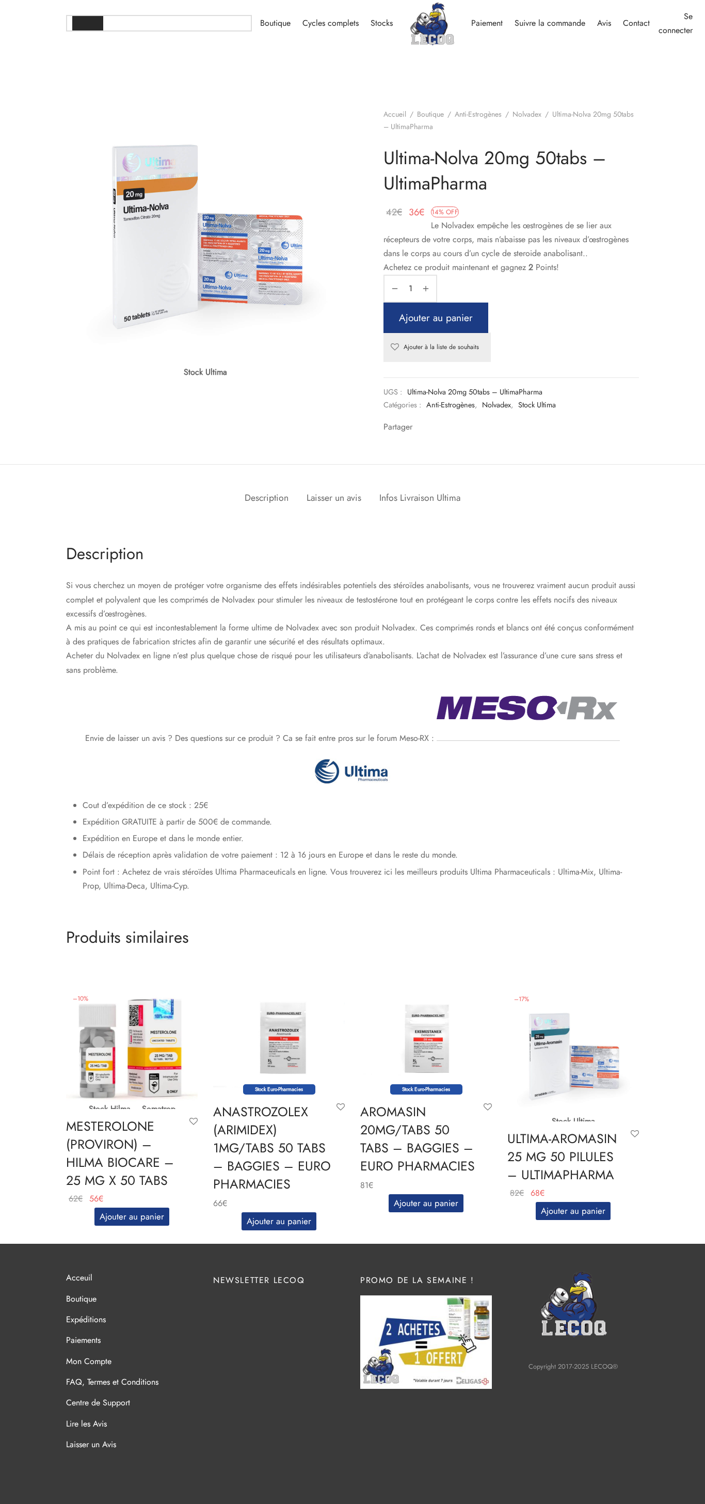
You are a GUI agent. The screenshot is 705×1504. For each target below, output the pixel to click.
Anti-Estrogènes (478, 114)
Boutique (275, 23)
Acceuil (79, 1278)
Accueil (394, 114)
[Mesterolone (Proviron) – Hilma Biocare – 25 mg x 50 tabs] (132, 1048)
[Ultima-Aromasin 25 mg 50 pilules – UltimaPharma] (573, 1054)
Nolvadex (526, 114)
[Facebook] (422, 428)
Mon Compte (88, 1361)
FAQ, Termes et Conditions (112, 1382)
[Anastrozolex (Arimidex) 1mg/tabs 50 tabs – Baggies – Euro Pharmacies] (279, 1038)
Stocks (382, 23)
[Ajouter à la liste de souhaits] (193, 1122)
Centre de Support (98, 1402)
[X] (435, 428)
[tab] (267, 498)
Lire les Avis (86, 1424)
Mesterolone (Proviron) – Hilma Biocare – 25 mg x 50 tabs (120, 1153)
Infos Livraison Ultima (419, 497)
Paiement (487, 23)
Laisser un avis (334, 497)
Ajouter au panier (436, 317)
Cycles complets (330, 23)
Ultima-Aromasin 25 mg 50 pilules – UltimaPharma (562, 1157)
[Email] (462, 428)
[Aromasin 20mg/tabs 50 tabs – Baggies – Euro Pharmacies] (426, 1038)
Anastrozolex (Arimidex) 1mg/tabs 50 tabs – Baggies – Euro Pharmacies (272, 1148)
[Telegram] (448, 428)
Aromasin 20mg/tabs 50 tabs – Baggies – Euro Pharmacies (417, 1139)
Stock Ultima (537, 405)
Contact (636, 23)
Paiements (83, 1340)
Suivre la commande (550, 23)
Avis (604, 23)
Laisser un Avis (91, 1444)
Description (267, 497)
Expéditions (86, 1319)
